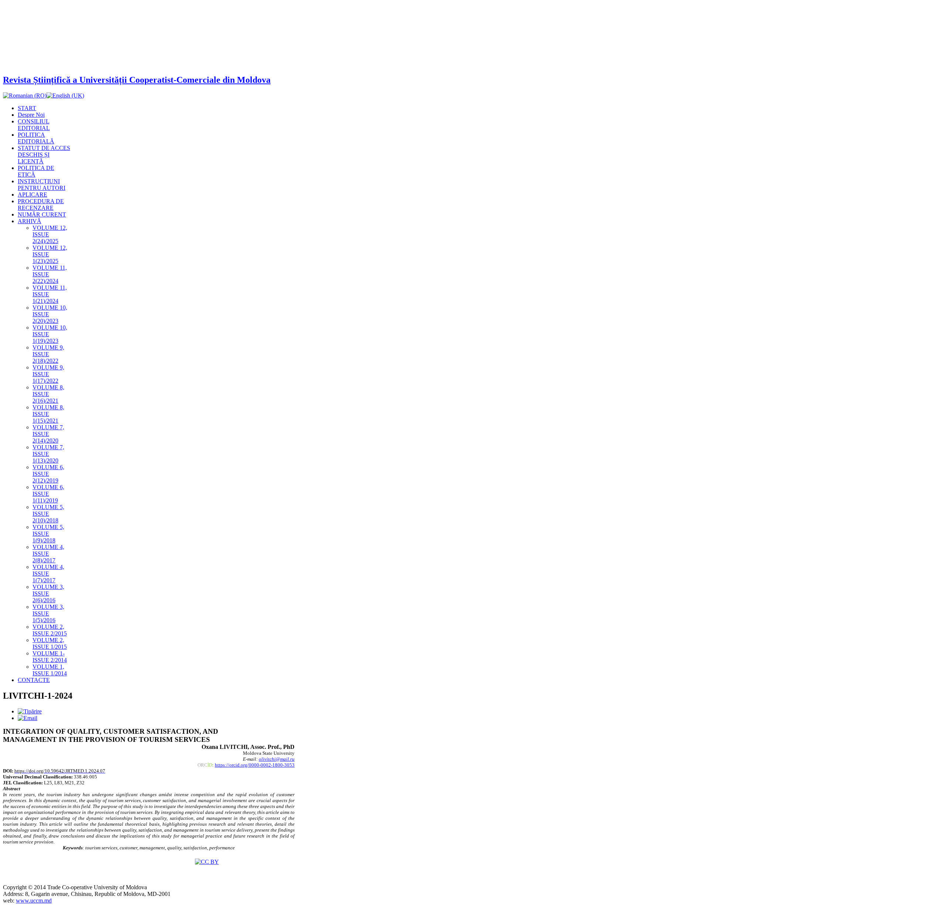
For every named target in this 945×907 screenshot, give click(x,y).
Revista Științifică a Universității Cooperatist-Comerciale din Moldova (137, 80)
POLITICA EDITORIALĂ (36, 138)
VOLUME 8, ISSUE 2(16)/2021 (48, 394)
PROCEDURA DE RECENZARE (41, 204)
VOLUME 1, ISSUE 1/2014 (49, 670)
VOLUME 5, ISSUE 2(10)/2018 (48, 514)
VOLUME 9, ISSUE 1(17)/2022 (48, 374)
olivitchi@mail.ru (277, 759)
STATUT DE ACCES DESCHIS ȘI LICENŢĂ (44, 154)
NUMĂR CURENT (42, 214)
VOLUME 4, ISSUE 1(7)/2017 (48, 573)
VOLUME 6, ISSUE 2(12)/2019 (48, 474)
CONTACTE (34, 680)
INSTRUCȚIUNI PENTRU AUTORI (41, 184)
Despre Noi (31, 115)
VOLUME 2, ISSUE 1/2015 (49, 643)
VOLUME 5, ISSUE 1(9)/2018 (48, 533)
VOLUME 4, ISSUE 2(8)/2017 (48, 553)
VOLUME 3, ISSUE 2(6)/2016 (48, 593)
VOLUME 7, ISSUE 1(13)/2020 (48, 454)
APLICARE (32, 194)
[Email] (27, 718)
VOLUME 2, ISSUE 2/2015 (49, 630)
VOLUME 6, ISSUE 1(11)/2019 (48, 494)
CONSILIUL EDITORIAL (34, 124)
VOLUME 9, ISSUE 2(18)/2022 (48, 354)
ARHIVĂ (29, 221)
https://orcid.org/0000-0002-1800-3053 (255, 765)
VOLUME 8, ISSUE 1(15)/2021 (48, 414)
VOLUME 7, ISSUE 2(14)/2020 (48, 434)
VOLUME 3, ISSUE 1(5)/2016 (48, 613)
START (27, 108)
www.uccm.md (34, 900)
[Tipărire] (30, 711)
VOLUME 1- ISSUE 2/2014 (49, 656)
